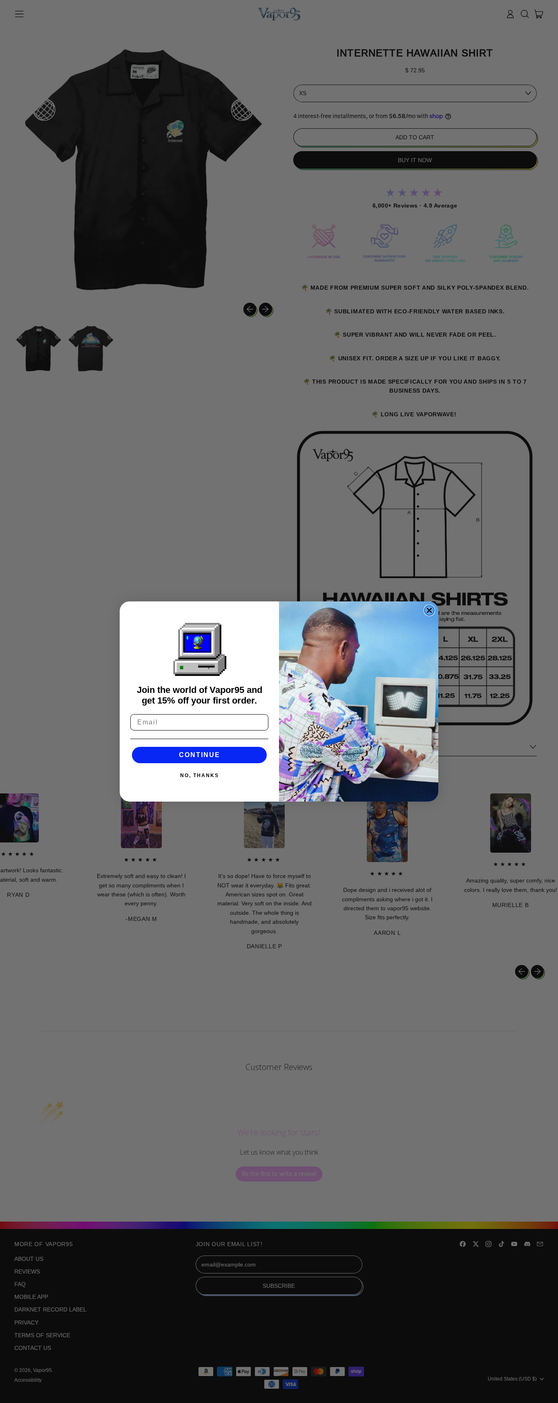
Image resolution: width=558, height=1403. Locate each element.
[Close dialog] (429, 610)
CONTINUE (199, 754)
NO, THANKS (199, 775)
